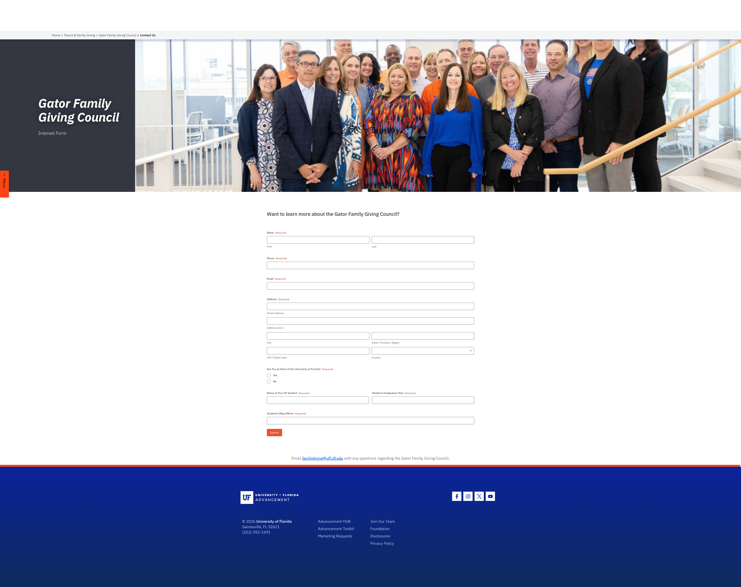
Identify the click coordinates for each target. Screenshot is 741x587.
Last (374, 246)
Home (56, 35)
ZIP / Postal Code (277, 357)
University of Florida (274, 521)
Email (276, 278)
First (269, 246)
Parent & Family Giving (79, 35)
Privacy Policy (382, 543)
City (269, 342)
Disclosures (380, 536)
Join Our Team (382, 521)
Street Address (275, 313)
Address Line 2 (275, 327)
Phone (277, 258)
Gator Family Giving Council (117, 35)
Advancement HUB (334, 521)
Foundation (380, 528)
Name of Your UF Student (288, 393)
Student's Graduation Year (394, 393)
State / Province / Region (385, 342)
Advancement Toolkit (336, 528)
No (275, 381)
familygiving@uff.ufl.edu (322, 458)
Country (376, 357)
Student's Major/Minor (286, 413)
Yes (275, 375)
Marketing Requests (335, 536)
